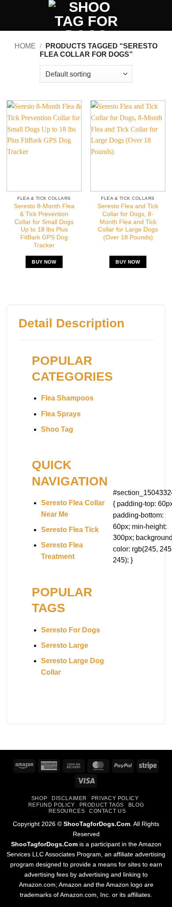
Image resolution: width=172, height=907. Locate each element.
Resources (67, 811)
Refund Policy (51, 805)
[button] (12, 15)
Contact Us (107, 811)
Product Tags (101, 805)
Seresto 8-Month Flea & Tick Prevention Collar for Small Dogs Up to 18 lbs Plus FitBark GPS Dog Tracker (44, 225)
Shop (39, 798)
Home (25, 46)
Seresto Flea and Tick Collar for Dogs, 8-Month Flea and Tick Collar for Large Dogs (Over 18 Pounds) (127, 222)
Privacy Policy (115, 798)
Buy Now (44, 261)
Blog (136, 805)
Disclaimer (69, 798)
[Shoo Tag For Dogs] (86, 15)
